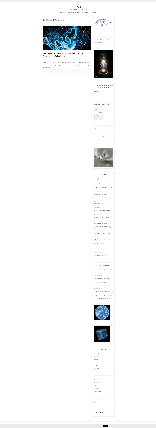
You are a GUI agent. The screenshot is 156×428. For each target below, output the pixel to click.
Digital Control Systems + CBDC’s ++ (101, 295)
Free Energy (96, 376)
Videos (95, 399)
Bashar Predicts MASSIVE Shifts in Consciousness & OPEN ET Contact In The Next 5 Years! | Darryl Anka (103, 239)
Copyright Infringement (89, 12)
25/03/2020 (46, 71)
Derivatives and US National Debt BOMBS (101, 282)
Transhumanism (97, 394)
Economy (96, 371)
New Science (96, 382)
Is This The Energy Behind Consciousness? (101, 243)
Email (95, 97)
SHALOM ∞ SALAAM (98, 255)
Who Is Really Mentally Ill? (99, 261)
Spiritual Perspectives (98, 391)
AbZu (78, 6)
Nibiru (95, 385)
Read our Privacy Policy (106, 104)
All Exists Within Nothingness (99, 248)
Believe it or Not (97, 258)
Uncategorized (96, 397)
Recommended (96, 388)
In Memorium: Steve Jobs (98, 198)
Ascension (96, 359)
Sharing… (96, 214)
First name (96, 91)
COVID (95, 365)
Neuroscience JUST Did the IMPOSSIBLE (101, 194)
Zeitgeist (95, 402)
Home (60, 12)
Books (95, 362)
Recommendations (73, 12)
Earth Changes (96, 368)
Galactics (95, 379)
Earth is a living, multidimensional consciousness (102, 183)
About (65, 12)
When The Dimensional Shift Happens (101, 298)
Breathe (95, 191)
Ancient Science (97, 356)
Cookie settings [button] (99, 425)
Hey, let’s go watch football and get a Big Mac (102, 278)
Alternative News (97, 353)
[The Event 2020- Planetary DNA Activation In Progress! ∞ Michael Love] (67, 49)
